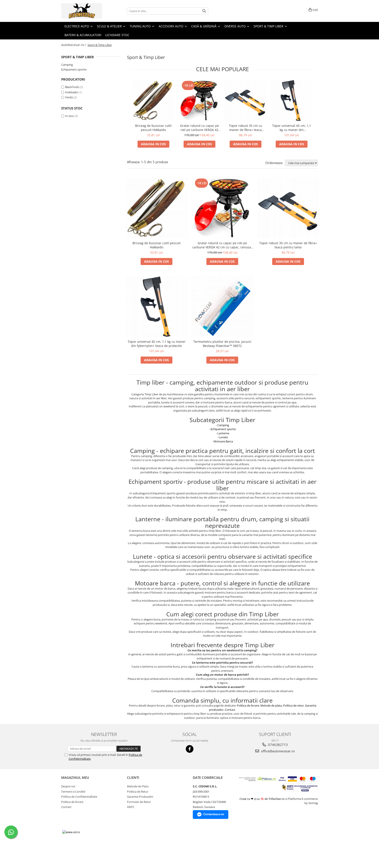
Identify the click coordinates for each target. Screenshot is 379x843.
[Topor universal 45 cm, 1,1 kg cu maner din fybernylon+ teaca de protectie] (291, 100)
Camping (67, 65)
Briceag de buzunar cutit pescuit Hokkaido (153, 128)
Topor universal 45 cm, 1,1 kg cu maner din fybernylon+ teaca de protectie (291, 128)
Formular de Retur (139, 802)
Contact (230, 710)
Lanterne (223, 433)
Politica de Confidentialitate (79, 797)
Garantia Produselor (140, 797)
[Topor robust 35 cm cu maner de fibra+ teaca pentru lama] (245, 100)
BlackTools (72, 87)
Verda (69, 97)
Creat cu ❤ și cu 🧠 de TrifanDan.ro (262, 799)
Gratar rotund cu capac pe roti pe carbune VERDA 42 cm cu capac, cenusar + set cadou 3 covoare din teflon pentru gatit (199, 128)
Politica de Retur (137, 792)
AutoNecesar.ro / (74, 45)
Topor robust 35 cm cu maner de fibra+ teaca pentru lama (245, 128)
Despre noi (68, 786)
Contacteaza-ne (213, 814)
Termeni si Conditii (73, 792)
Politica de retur (293, 705)
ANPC (130, 807)
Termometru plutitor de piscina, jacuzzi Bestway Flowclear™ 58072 (222, 343)
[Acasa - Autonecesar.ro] (83, 11)
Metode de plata (271, 705)
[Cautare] (204, 11)
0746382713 (277, 744)
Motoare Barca (223, 441)
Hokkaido (71, 92)
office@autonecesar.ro (277, 751)
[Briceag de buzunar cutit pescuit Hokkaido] (153, 100)
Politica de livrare (248, 705)
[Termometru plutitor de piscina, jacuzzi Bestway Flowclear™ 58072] (222, 306)
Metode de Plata (137, 786)
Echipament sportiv (74, 69)
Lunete (223, 437)
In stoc (69, 116)
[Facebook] (189, 749)
